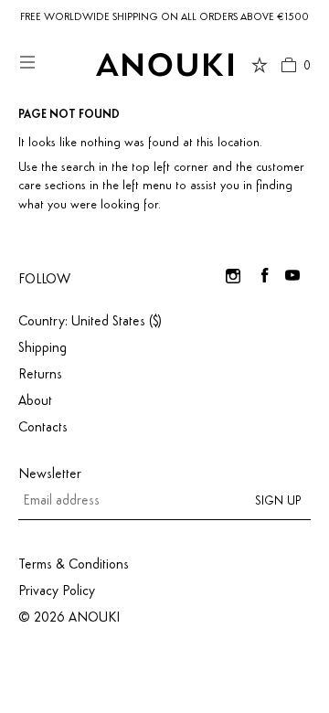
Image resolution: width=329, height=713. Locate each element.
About (35, 401)
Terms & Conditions (73, 565)
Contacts (43, 427)
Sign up (278, 501)
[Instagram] (233, 275)
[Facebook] (265, 275)
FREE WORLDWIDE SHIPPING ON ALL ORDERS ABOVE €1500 (164, 17)
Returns (40, 374)
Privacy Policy (56, 591)
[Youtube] (292, 275)
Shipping (42, 348)
